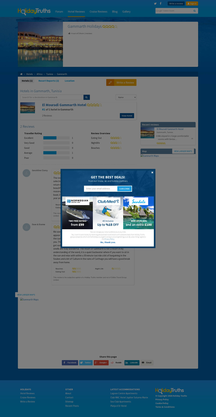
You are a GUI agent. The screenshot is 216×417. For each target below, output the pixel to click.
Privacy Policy (109, 239)
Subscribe (124, 188)
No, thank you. (108, 242)
